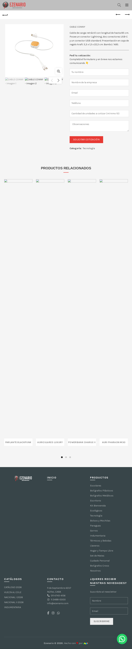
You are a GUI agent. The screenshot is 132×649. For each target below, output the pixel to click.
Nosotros (95, 570)
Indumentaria (97, 535)
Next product (127, 14)
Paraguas (95, 525)
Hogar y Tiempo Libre (101, 550)
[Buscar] (119, 5)
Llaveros (95, 545)
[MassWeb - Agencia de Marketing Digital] (85, 643)
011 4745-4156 (58, 595)
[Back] (5, 14)
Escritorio (95, 500)
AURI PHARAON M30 (113, 442)
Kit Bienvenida (98, 505)
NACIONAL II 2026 (14, 602)
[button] (122, 639)
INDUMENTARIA (12, 607)
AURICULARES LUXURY (50, 442)
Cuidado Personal (100, 560)
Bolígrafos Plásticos (101, 490)
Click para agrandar (58, 71)
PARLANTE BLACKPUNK (18, 442)
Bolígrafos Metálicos (101, 495)
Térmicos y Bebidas (100, 540)
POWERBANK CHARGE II (82, 442)
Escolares (95, 485)
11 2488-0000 (58, 599)
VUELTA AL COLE (12, 592)
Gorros (94, 530)
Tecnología (89, 148)
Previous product (118, 14)
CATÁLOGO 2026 (13, 587)
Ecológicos (96, 510)
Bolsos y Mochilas (100, 520)
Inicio (51, 477)
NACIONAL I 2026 (13, 597)
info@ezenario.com (57, 603)
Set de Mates (97, 555)
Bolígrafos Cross (99, 565)
